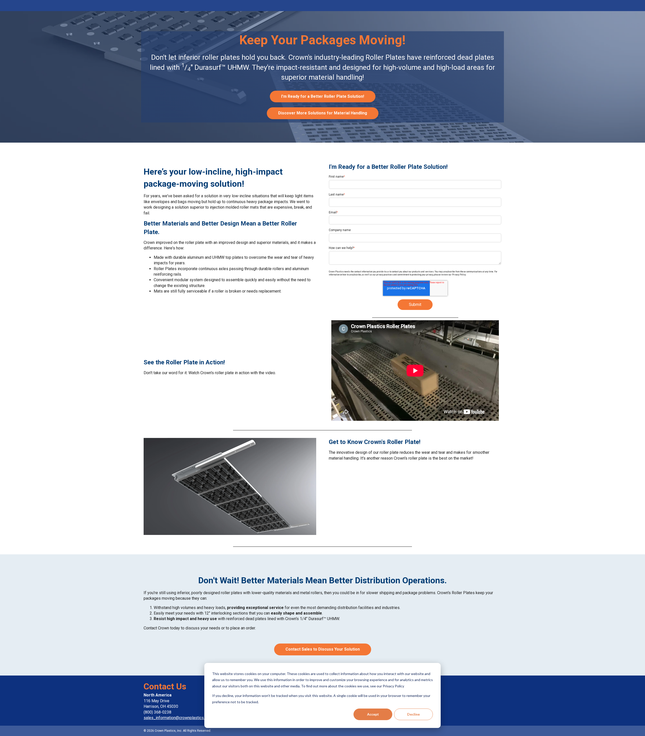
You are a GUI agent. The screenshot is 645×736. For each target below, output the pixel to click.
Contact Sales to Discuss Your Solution (322, 649)
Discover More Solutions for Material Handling (322, 113)
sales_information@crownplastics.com (178, 717)
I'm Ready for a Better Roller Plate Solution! (322, 96)
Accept (373, 714)
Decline (413, 714)
